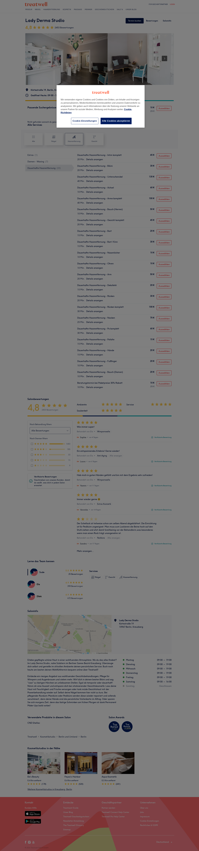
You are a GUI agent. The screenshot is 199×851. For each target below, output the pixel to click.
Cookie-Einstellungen (85, 121)
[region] (101, 106)
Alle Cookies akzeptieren (116, 121)
